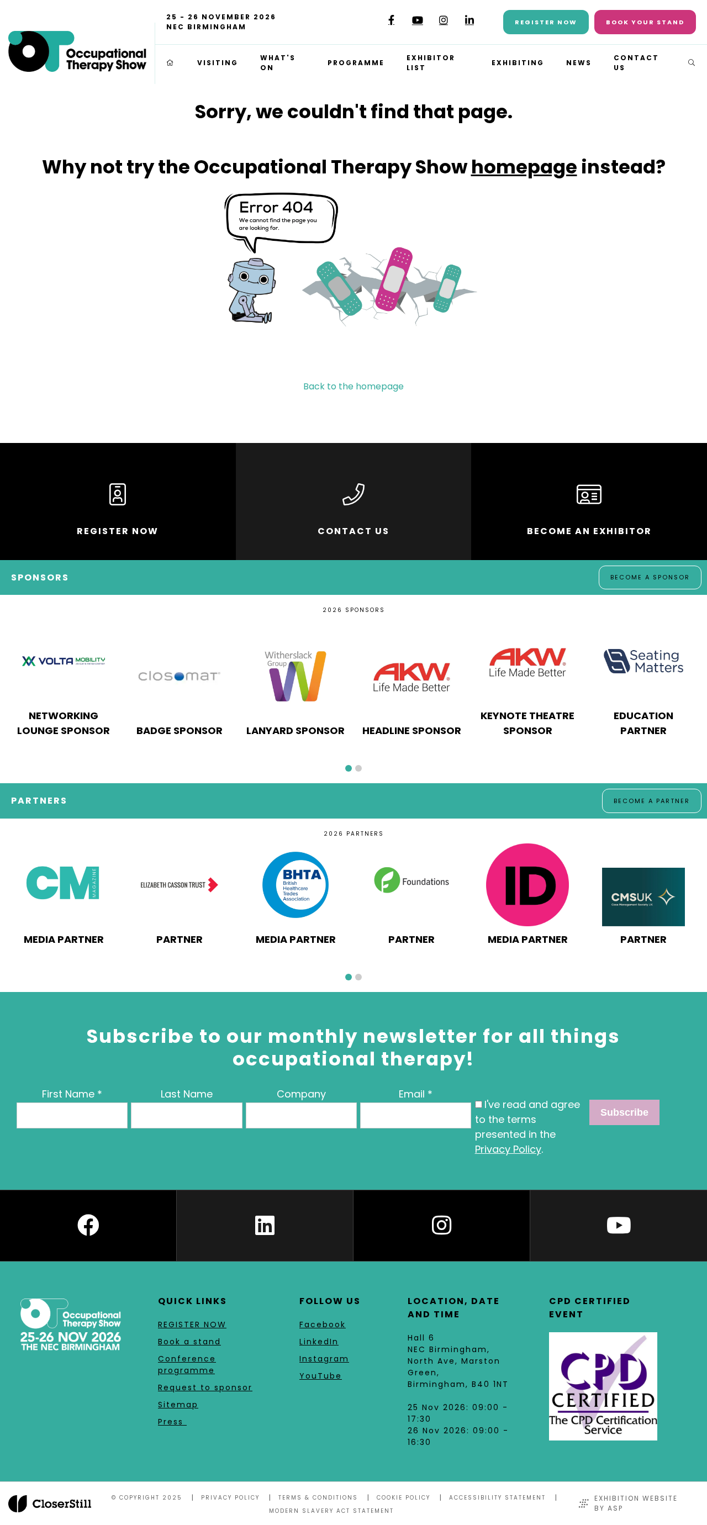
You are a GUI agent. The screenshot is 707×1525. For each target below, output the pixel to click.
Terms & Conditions (318, 1498)
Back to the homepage (353, 386)
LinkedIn (469, 20)
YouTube (417, 20)
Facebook (391, 20)
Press (172, 1421)
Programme (356, 62)
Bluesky (365, 24)
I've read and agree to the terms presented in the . (527, 1126)
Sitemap (178, 1404)
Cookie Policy (403, 1498)
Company (301, 1094)
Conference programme (187, 1364)
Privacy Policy (508, 1149)
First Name (68, 1094)
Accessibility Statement (497, 1498)
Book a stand (189, 1341)
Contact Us (636, 62)
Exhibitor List (431, 62)
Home (170, 63)
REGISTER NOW (192, 1324)
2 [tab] (358, 768)
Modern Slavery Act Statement (331, 1511)
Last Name (187, 1094)
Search (692, 63)
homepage (524, 167)
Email (412, 1094)
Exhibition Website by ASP (636, 1503)
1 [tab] (348, 768)
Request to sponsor (205, 1387)
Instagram (443, 20)
